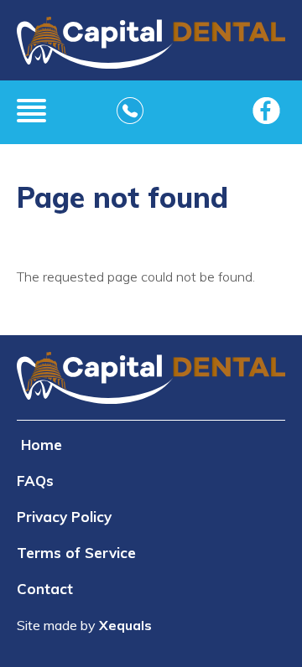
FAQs (35, 480)
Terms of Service (76, 552)
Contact (45, 588)
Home (41, 444)
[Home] (151, 48)
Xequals (125, 625)
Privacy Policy (64, 516)
